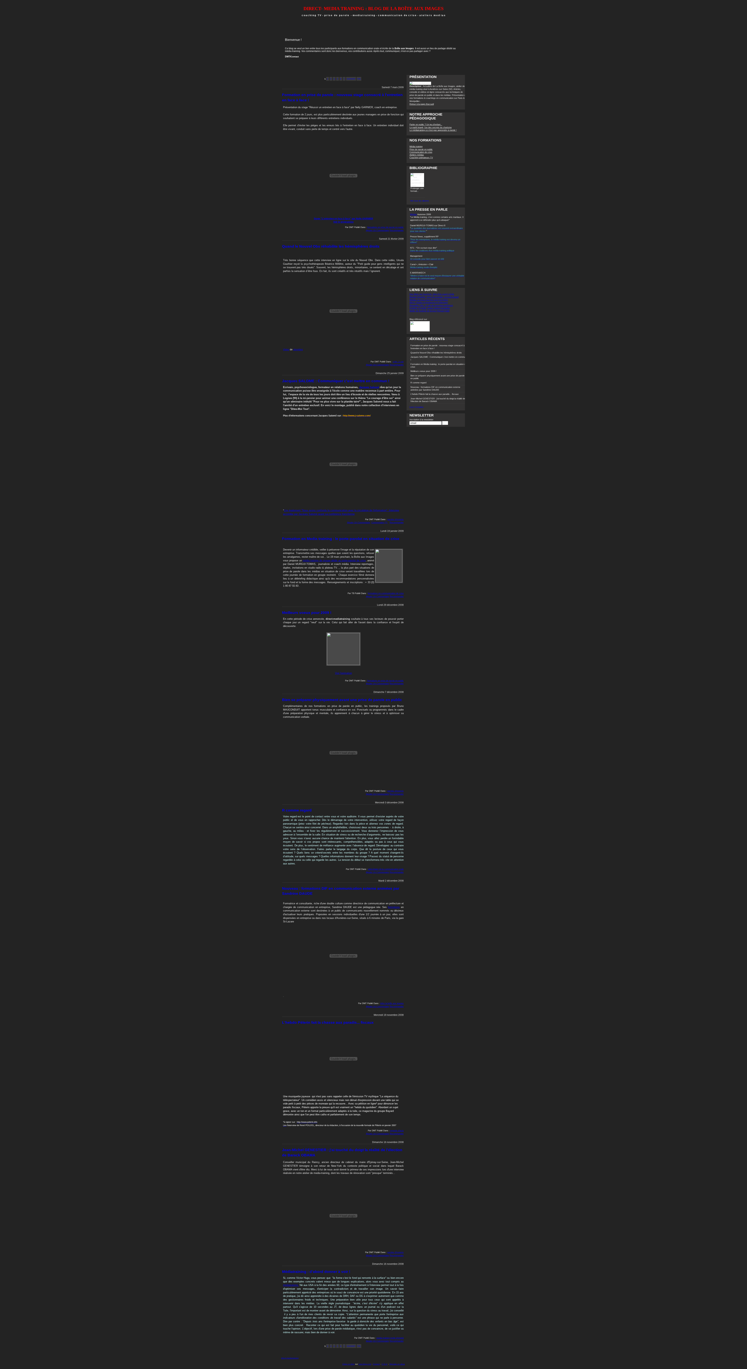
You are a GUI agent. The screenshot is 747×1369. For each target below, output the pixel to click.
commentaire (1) (379, 522)
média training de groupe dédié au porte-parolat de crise (334, 560)
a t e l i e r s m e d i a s (432, 15)
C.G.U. (385, 1364)
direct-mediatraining (290, 1358)
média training (292, 51)
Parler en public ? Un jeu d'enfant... (425, 124)
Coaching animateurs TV (421, 157)
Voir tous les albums (419, 201)
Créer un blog (348, 1364)
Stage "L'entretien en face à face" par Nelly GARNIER (343, 218)
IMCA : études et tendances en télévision (428, 302)
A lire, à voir (398, 361)
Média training (416, 146)
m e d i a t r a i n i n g (364, 15)
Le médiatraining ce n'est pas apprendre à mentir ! (433, 130)
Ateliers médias (416, 155)
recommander (397, 230)
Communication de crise (420, 152)
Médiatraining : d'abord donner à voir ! (316, 1272)
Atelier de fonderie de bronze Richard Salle (429, 311)
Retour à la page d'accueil (421, 104)
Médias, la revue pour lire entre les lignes (428, 300)
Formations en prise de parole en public (385, 227)
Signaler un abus (397, 1364)
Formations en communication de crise (386, 593)
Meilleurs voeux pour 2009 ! (306, 613)
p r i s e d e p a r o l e (336, 15)
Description (415, 86)
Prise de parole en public (421, 149)
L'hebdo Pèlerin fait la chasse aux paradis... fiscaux (328, 1022)
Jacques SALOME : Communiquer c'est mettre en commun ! (335, 381)
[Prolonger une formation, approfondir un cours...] (417, 185)
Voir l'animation (343, 673)
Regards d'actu (397, 1130)
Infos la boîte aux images (392, 1003)
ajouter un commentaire (377, 230)
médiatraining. (291, 1285)
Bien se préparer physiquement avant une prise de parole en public (342, 700)
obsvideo (298, 349)
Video (286, 349)
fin (358, 79)
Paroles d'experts (395, 519)
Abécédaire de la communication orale (386, 869)
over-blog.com (365, 1364)
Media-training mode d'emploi (390, 1338)
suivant (351, 79)
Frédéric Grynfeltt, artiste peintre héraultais (429, 308)
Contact (295, 56)
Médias (413, 214)
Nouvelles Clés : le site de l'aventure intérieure (431, 305)
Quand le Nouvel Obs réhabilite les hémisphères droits (331, 246)
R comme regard (297, 810)
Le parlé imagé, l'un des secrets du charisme (430, 127)
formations (394, 907)
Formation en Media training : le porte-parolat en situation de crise (340, 539)
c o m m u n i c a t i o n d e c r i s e (397, 15)
